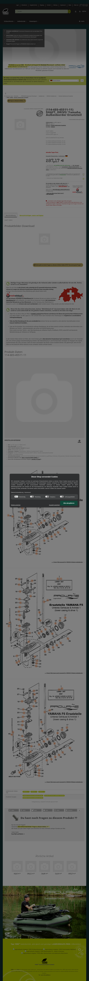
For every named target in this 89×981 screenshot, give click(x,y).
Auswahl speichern (54, 505)
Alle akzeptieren (68, 503)
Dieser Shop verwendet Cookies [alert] (44, 477)
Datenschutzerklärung (17, 492)
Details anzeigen (15, 505)
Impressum (27, 492)
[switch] (16, 497)
